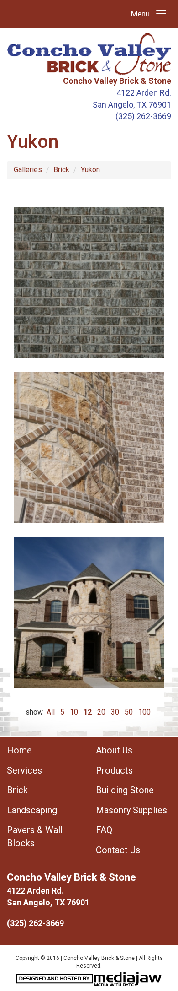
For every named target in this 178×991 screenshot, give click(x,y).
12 (88, 712)
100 (144, 712)
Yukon (90, 169)
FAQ (104, 829)
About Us (114, 750)
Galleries (28, 169)
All (51, 712)
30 (115, 712)
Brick (61, 169)
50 (129, 712)
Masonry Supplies (131, 810)
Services (24, 770)
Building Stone (125, 790)
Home (19, 750)
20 (101, 712)
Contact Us (118, 850)
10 (74, 712)
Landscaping (32, 810)
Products (114, 770)
